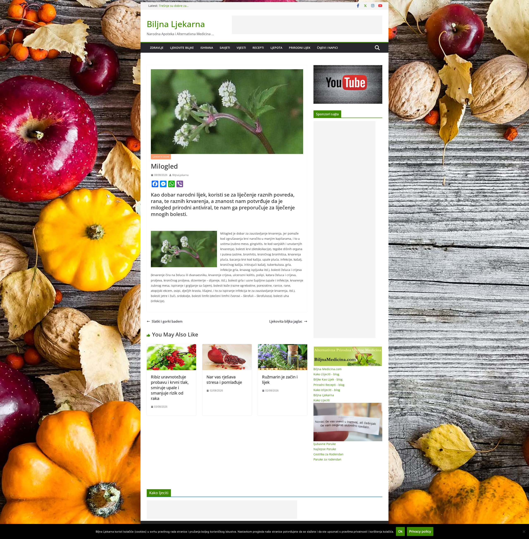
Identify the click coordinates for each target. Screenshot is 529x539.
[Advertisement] (307, 25)
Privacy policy (420, 531)
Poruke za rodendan (327, 459)
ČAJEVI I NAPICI (327, 48)
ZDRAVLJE (156, 48)
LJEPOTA (276, 48)
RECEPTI (258, 48)
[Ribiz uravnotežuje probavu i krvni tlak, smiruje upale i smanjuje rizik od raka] (171, 347)
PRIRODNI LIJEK (299, 48)
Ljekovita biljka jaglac (285, 321)
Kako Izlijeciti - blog (326, 390)
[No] (524, 531)
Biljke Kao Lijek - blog (328, 379)
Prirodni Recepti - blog (328, 385)
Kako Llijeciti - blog (326, 374)
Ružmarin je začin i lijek (280, 379)
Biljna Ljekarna (176, 24)
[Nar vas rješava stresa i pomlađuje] (227, 347)
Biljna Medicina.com (327, 369)
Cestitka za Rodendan (328, 454)
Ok (400, 531)
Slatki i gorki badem (167, 321)
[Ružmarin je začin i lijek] (282, 347)
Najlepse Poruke (324, 449)
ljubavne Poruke (324, 444)
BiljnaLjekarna (180, 175)
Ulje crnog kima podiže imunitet (181, 6)
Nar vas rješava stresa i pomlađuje (224, 379)
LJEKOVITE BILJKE (182, 48)
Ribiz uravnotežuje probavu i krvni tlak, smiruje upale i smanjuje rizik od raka (170, 387)
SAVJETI (225, 48)
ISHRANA (206, 48)
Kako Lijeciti (321, 400)
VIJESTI (241, 48)
